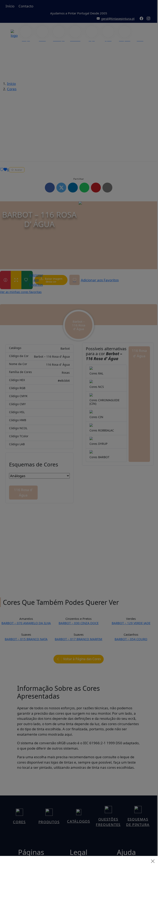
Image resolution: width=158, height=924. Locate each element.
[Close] (152, 861)
